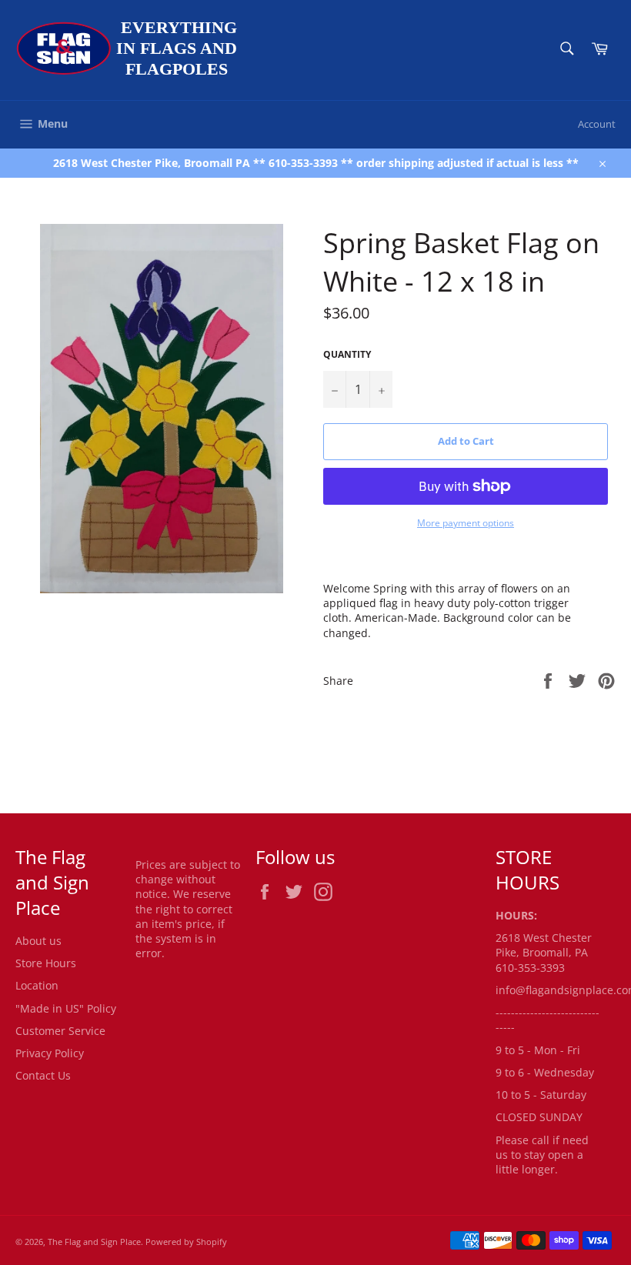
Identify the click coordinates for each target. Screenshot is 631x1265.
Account (597, 124)
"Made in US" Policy (65, 1008)
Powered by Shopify (186, 1241)
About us (38, 940)
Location (36, 985)
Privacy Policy (49, 1053)
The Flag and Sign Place (94, 1241)
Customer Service (60, 1030)
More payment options (465, 523)
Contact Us (43, 1075)
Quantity (347, 355)
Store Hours (45, 963)
